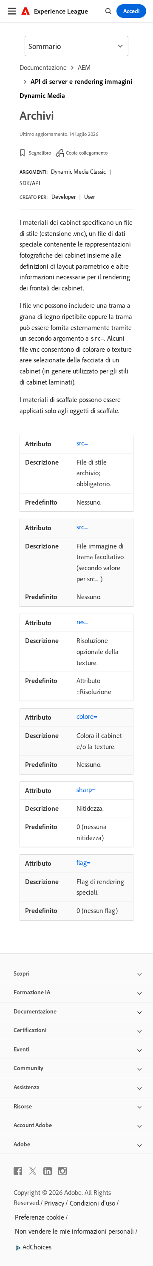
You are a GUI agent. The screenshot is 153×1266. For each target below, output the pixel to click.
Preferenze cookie (39, 1217)
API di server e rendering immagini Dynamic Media (76, 88)
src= (82, 443)
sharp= (86, 789)
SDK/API (30, 183)
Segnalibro (40, 152)
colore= (86, 716)
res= (82, 621)
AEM (84, 67)
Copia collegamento (87, 152)
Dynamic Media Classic (78, 171)
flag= (83, 862)
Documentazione (43, 67)
